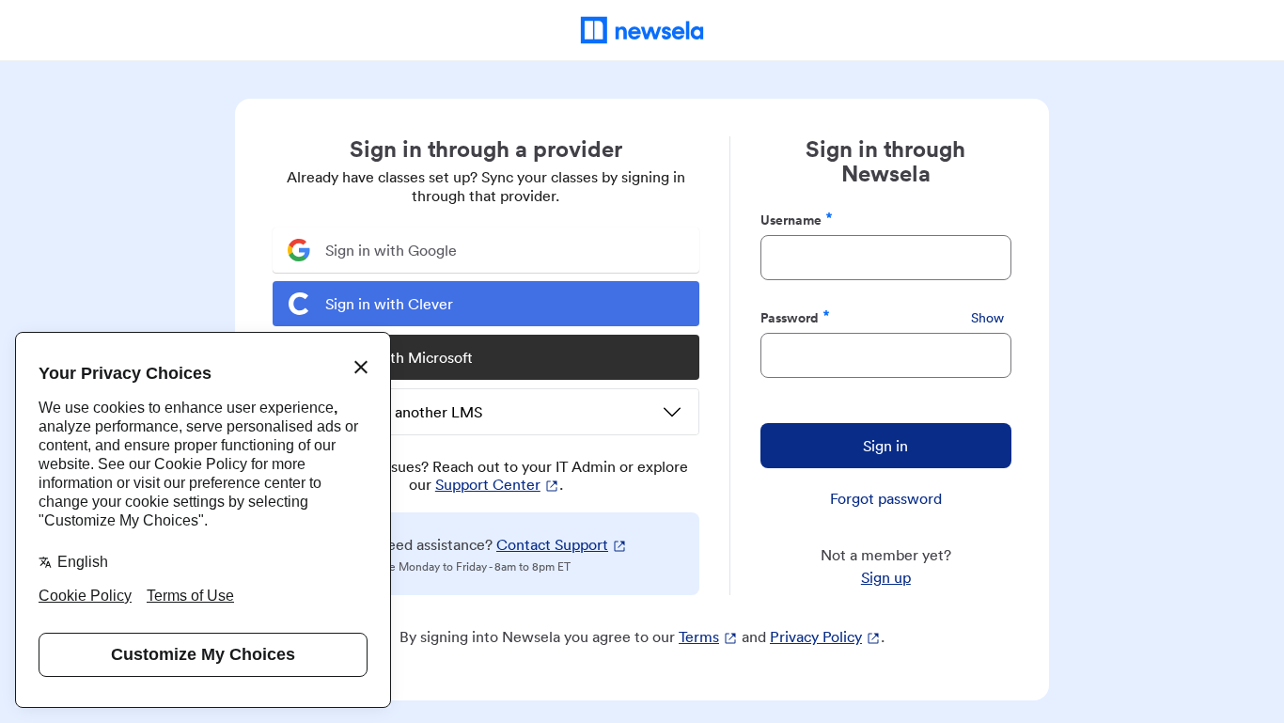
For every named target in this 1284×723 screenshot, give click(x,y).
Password (789, 317)
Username (791, 220)
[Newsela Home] (642, 30)
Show (987, 317)
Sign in (885, 445)
